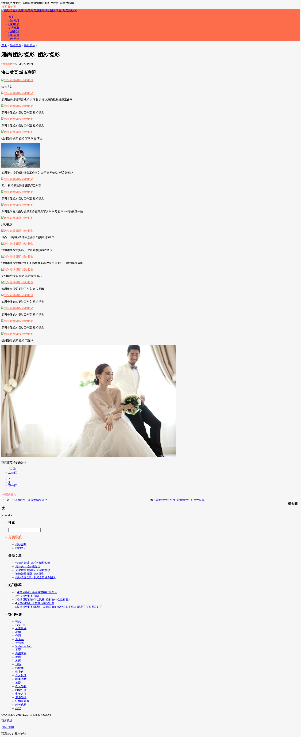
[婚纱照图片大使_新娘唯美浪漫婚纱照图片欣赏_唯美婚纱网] (39, 10)
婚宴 (18, 708)
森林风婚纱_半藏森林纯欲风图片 (37, 592)
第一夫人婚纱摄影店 (27, 566)
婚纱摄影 (14, 24)
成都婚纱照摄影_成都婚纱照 (32, 570)
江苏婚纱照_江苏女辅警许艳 (30, 499)
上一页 (12, 472)
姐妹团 (19, 668)
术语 (18, 660)
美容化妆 (14, 27)
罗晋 (18, 649)
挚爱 (18, 682)
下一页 (12, 485)
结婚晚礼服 (22, 701)
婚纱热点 (14, 38)
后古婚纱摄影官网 (28, 595)
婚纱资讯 (20, 548)
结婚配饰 (14, 31)
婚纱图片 (29, 45)
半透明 (19, 642)
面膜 (18, 657)
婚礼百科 (14, 35)
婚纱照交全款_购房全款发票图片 (35, 577)
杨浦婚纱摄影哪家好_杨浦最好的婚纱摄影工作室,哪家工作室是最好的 (59, 606)
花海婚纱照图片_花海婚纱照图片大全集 (180, 499)
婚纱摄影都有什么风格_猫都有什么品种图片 (44, 599)
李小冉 (19, 671)
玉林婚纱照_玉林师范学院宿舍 (35, 603)
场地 (18, 664)
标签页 (12, 6)
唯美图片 (20, 679)
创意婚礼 (20, 686)
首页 (4, 6)
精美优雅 (20, 704)
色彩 (18, 635)
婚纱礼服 (14, 20)
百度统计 (7, 720)
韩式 (18, 621)
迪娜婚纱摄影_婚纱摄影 (30, 573)
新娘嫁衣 (20, 653)
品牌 (18, 631)
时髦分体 (20, 690)
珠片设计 (20, 675)
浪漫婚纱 (20, 697)
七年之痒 (20, 693)
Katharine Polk (23, 646)
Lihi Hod (20, 624)
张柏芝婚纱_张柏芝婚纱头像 (32, 562)
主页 (4, 45)
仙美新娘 (20, 628)
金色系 (19, 639)
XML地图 (8, 727)
